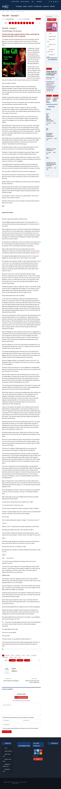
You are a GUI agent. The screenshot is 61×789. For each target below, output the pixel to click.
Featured (19, 6)
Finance (28, 655)
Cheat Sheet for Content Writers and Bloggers (51, 73)
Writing (49, 68)
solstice (13, 195)
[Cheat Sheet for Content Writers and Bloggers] (51, 66)
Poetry (52, 6)
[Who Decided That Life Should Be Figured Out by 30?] (54, 159)
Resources (39, 1)
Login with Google (22, 697)
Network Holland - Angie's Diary (18, 782)
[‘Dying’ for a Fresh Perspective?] (54, 145)
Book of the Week (25, 1)
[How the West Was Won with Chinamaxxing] (54, 115)
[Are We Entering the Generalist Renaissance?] (54, 130)
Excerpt (38, 18)
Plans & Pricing (15, 1)
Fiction (23, 655)
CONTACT (54, 743)
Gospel (11, 657)
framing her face (34, 253)
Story (25, 6)
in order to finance (19, 324)
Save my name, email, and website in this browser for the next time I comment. (20, 728)
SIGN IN (8, 743)
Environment (17, 655)
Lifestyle (46, 6)
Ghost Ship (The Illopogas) (11, 680)
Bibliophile (7, 655)
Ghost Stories (34, 655)
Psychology (38, 6)
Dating (12, 655)
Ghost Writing (5, 657)
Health (15, 657)
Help (33, 1)
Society (30, 6)
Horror (19, 657)
